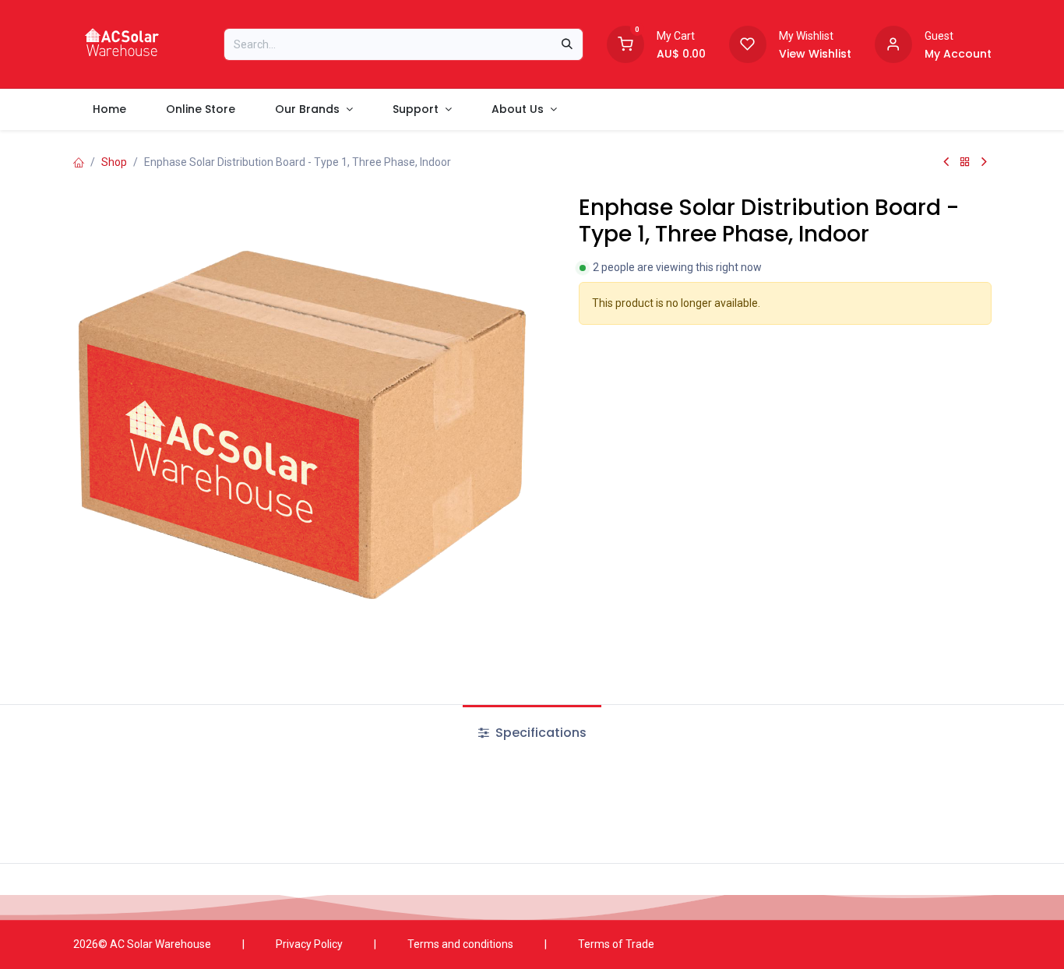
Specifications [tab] (539, 733)
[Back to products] (965, 162)
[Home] (78, 162)
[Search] (567, 44)
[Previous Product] (946, 162)
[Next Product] (984, 162)
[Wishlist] (747, 43)
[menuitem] (109, 109)
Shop (114, 162)
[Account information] (893, 43)
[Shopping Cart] (625, 43)
